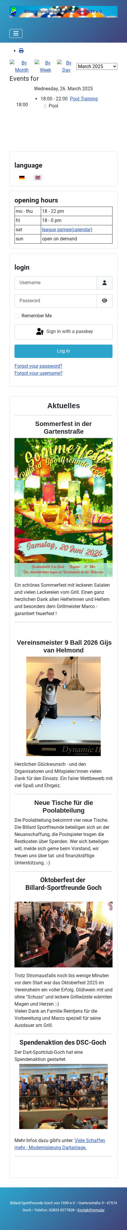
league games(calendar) (67, 229)
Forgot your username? (38, 373)
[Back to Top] (116, 1219)
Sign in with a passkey (69, 332)
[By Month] (22, 66)
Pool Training (84, 99)
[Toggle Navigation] (15, 33)
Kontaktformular (91, 1210)
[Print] (21, 51)
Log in (63, 351)
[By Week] (45, 66)
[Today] (66, 66)
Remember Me (37, 316)
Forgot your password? (38, 366)
